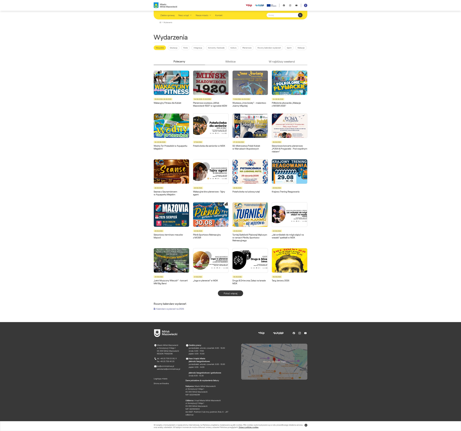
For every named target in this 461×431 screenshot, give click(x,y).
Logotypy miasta (160, 378)
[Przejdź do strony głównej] (166, 333)
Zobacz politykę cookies (248, 427)
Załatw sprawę (167, 15)
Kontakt (218, 15)
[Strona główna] (160, 22)
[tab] (179, 62)
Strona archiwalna (161, 383)
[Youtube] (296, 5)
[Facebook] (284, 5)
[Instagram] (290, 5)
